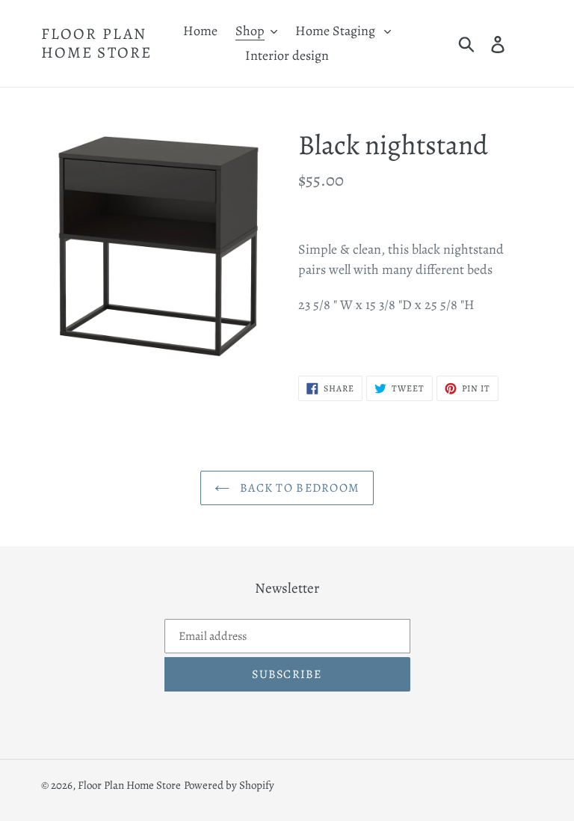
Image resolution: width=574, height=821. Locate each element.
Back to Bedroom (298, 488)
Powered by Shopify (229, 785)
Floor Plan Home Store (96, 43)
